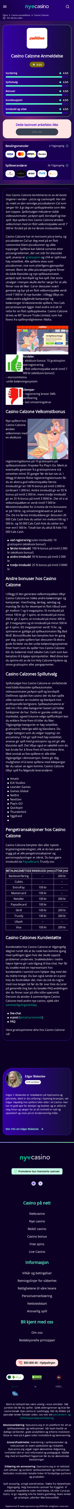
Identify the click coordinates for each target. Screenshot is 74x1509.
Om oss (37, 1332)
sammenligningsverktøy (21, 1005)
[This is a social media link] (33, 1183)
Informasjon (37, 1262)
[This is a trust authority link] (15, 1387)
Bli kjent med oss (37, 1322)
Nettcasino (37, 1213)
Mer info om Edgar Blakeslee (22, 1129)
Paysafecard (31, 861)
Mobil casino (37, 1229)
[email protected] (31, 1017)
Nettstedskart (37, 1303)
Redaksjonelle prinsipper (37, 1340)
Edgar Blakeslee (35, 1076)
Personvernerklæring (37, 1296)
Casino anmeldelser (20, 15)
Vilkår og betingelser (37, 1273)
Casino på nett (37, 1203)
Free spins (37, 1244)
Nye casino (37, 1221)
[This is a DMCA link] (36, 1377)
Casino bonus (37, 1236)
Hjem (5, 15)
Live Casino (37, 1252)
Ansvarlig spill (37, 1311)
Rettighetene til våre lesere (37, 1288)
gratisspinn (33, 257)
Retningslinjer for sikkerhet (37, 1281)
